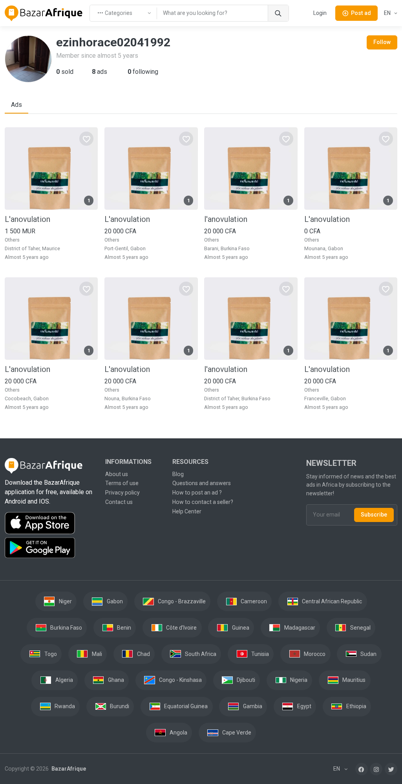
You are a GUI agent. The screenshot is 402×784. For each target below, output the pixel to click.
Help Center (186, 511)
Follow (382, 42)
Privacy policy (122, 492)
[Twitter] (391, 769)
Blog (178, 474)
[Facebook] (361, 769)
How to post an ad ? (197, 492)
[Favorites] (86, 139)
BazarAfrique (68, 769)
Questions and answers (201, 483)
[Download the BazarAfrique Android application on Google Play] (50, 548)
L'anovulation (27, 219)
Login (320, 13)
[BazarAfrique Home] (44, 13)
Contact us (119, 502)
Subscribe (374, 514)
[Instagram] (376, 769)
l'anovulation (225, 219)
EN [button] (388, 13)
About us (116, 474)
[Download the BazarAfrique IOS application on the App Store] (50, 523)
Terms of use (122, 483)
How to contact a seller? (202, 502)
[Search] (278, 13)
